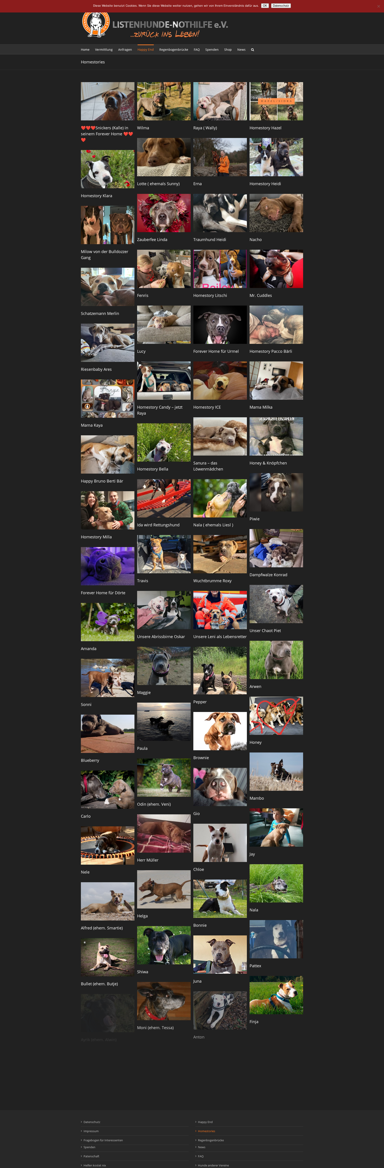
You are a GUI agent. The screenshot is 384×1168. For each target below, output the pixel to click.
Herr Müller (147, 860)
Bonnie (200, 925)
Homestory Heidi (265, 183)
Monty (255, 1133)
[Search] (252, 49)
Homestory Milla (96, 536)
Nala (254, 909)
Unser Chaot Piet (265, 630)
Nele (85, 872)
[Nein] (378, 6)
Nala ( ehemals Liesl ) (213, 524)
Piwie (255, 518)
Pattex (255, 965)
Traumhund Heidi (209, 239)
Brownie (201, 757)
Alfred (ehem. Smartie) (102, 928)
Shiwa (142, 971)
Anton (198, 1037)
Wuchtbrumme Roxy (212, 580)
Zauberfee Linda (152, 239)
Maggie (144, 692)
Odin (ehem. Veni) (154, 804)
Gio (196, 813)
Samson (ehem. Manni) (214, 1092)
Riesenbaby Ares (96, 369)
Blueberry (90, 760)
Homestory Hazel (266, 127)
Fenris (142, 295)
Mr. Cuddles (261, 295)
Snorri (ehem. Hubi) (268, 1077)
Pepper (200, 701)
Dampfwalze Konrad (268, 574)
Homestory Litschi (210, 295)
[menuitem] (88, 49)
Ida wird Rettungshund (158, 524)
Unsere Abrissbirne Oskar (161, 636)
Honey (256, 742)
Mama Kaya (92, 425)
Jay (252, 854)
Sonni (86, 704)
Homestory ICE (207, 407)
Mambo (257, 798)
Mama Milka (261, 407)
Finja (254, 1021)
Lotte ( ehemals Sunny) (158, 183)
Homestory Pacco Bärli (271, 351)
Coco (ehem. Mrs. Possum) (162, 1139)
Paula (142, 748)
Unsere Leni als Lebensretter (220, 636)
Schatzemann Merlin (100, 313)
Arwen (255, 686)
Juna (197, 981)
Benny (199, 1148)
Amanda (88, 648)
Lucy (141, 351)
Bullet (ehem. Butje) (99, 983)
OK (265, 5)
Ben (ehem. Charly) (98, 1151)
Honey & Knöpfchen (268, 463)
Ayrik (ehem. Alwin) (98, 1039)
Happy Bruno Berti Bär (102, 481)
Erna (197, 183)
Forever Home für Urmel (216, 351)
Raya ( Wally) (205, 127)
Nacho (256, 239)
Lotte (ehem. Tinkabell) (102, 1095)
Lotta (141, 1083)
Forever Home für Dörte (103, 592)
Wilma (143, 127)
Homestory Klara (96, 195)
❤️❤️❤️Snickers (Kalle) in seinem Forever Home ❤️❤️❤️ (107, 133)
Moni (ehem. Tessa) (155, 1027)
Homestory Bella (152, 469)
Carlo (86, 816)
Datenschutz (281, 5)
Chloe (198, 869)
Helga (142, 916)
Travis (142, 580)
